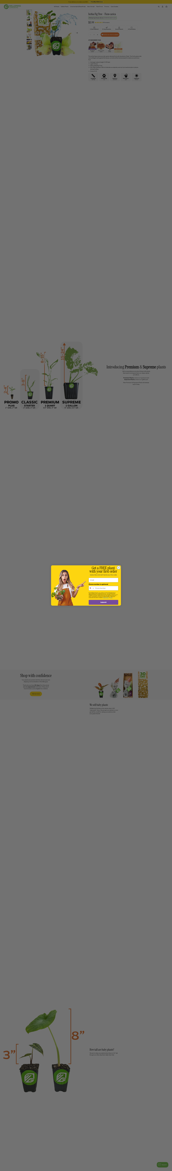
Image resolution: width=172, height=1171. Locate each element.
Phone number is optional (98, 584)
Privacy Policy (106, 597)
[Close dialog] (118, 567)
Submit (103, 602)
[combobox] (91, 588)
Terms (111, 597)
